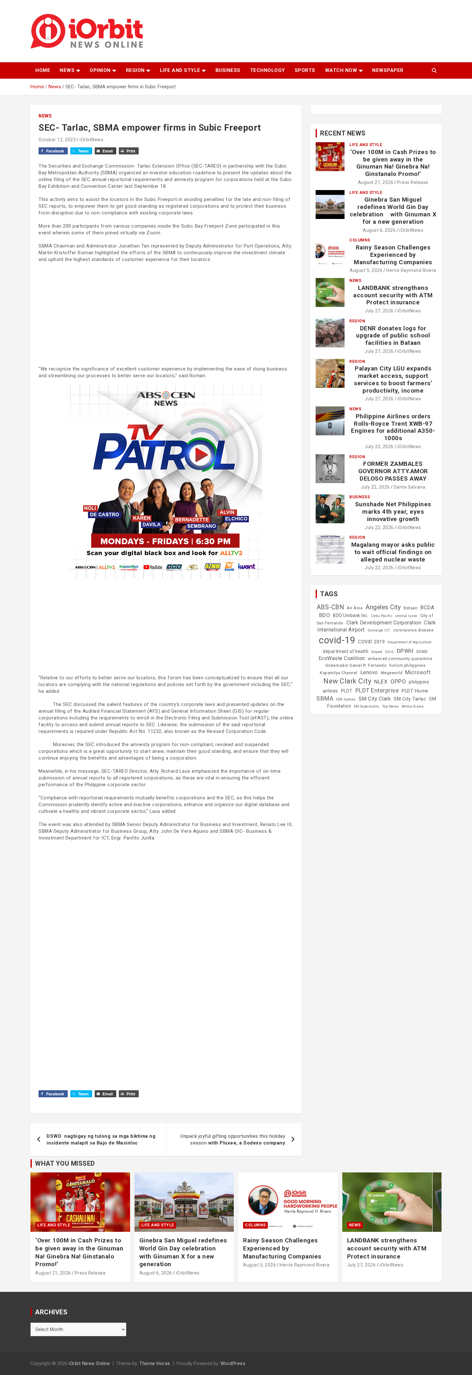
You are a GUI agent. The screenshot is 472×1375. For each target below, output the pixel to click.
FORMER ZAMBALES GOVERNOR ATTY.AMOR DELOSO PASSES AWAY (393, 471)
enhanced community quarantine (400, 659)
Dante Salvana (409, 487)
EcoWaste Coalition (342, 658)
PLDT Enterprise (377, 690)
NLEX (381, 681)
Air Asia (355, 608)
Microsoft (418, 672)
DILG (389, 652)
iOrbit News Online (89, 1363)
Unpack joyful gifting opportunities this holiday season (232, 1139)
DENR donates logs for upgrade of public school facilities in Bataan (393, 336)
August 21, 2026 (376, 182)
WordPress (233, 1363)
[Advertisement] (166, 314)
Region (135, 70)
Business (227, 70)
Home (42, 70)
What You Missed (65, 1163)
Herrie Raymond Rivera (411, 270)
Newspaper (388, 70)
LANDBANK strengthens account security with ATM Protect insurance (393, 295)
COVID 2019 (371, 642)
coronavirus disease (413, 630)
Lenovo (369, 672)
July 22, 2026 (375, 487)
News (67, 70)
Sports (305, 70)
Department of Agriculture (410, 642)
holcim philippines (407, 665)
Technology (267, 70)
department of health (345, 651)
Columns (359, 240)
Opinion (100, 70)
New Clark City (347, 681)
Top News (390, 706)
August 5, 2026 (366, 270)
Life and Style (180, 70)
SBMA (324, 698)
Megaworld (392, 673)
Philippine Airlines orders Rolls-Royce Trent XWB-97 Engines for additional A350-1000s (393, 427)
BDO (324, 615)
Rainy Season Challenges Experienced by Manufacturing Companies (393, 255)
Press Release (412, 182)
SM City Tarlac (410, 699)
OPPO (398, 681)
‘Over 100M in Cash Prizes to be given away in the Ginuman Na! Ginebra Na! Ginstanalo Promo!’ (393, 163)
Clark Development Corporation (383, 623)
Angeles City (383, 607)
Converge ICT (379, 630)
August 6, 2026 (379, 230)
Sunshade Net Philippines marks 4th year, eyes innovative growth (393, 511)
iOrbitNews (91, 139)
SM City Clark (375, 699)
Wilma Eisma (413, 706)
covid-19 (337, 640)
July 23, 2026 (379, 446)
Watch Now (341, 70)
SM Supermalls (366, 706)
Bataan (410, 608)
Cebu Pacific (381, 616)
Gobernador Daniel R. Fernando (356, 665)
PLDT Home (415, 691)
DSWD (422, 651)
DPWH (405, 651)
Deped (376, 652)
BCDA (427, 608)
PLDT (347, 690)
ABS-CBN (330, 607)
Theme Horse (154, 1363)
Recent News (343, 133)
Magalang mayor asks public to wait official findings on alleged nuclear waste (393, 552)
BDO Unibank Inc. (350, 615)
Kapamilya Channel (338, 673)
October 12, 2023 (57, 139)
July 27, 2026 (379, 310)
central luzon (406, 616)
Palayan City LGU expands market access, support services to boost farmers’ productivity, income (393, 379)
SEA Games (346, 699)
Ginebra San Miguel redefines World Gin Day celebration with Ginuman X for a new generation (393, 210)
